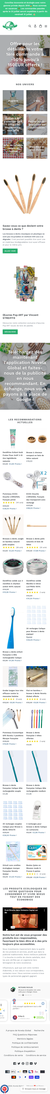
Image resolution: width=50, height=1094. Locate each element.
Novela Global (18, 1086)
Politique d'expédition (25, 1051)
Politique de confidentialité (25, 1043)
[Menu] (46, 26)
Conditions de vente (13, 1055)
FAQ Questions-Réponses (25, 1034)
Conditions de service (36, 1055)
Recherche (39, 1030)
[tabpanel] (25, 55)
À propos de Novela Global (18, 1030)
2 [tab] (24, 70)
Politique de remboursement (25, 1047)
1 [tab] (22, 70)
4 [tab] (28, 70)
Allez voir (10, 251)
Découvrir (10, 332)
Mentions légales (25, 1039)
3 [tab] (26, 70)
